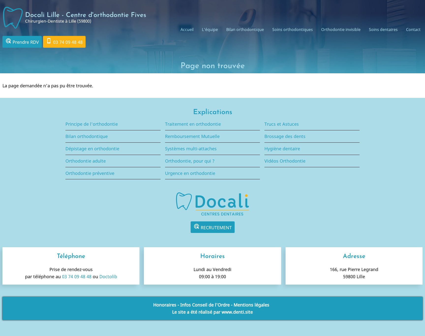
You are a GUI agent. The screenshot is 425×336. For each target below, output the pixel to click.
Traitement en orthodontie (193, 124)
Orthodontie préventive (89, 173)
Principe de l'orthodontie (91, 124)
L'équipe (210, 29)
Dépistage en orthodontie (92, 149)
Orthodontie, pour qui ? (189, 161)
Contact (413, 29)
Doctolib (108, 276)
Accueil (187, 29)
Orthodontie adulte (85, 161)
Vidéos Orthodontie (284, 161)
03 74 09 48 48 (64, 41)
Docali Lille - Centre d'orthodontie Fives (85, 15)
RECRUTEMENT (213, 226)
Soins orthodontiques (292, 29)
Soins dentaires (383, 29)
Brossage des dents (284, 136)
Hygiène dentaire (282, 149)
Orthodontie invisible (341, 29)
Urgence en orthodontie (190, 173)
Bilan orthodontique (245, 29)
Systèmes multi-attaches (191, 149)
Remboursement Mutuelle (192, 136)
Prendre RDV (22, 41)
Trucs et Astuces (281, 124)
